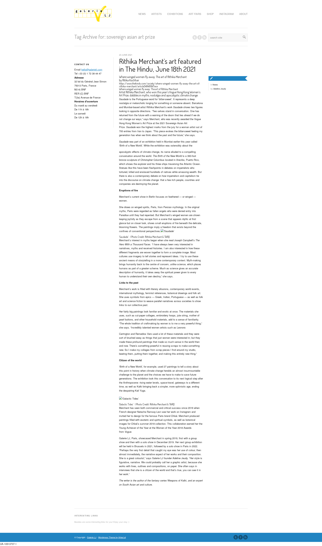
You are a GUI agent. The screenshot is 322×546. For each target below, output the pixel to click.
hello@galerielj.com (91, 69)
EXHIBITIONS (175, 14)
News (215, 84)
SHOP (210, 14)
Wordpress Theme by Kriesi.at (112, 537)
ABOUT (243, 14)
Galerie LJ (91, 537)
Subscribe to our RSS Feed (245, 537)
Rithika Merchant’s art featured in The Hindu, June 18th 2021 (160, 65)
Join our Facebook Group (199, 37)
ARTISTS (156, 14)
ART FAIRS (195, 14)
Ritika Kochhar (130, 80)
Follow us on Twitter (194, 37)
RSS (204, 37)
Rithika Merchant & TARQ (157, 236)
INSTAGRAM (226, 14)
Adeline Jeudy (219, 88)
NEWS (142, 14)
